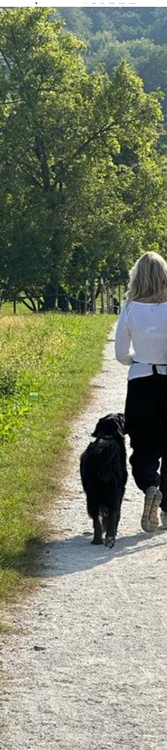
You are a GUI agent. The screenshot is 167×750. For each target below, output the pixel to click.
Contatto (132, 3)
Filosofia (112, 3)
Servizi (102, 3)
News (94, 3)
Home (85, 3)
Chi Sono (122, 3)
